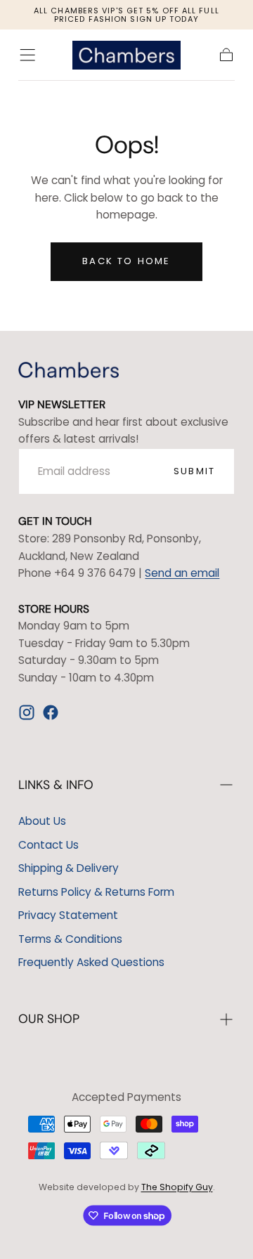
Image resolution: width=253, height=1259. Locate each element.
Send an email (182, 573)
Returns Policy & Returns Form (96, 892)
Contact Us (48, 844)
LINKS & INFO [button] (55, 784)
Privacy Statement (68, 915)
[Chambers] (68, 370)
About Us (42, 821)
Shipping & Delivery (68, 868)
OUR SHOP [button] (48, 1018)
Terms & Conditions (70, 939)
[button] (27, 55)
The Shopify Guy (177, 1187)
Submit (194, 471)
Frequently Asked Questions (91, 962)
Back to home (126, 261)
